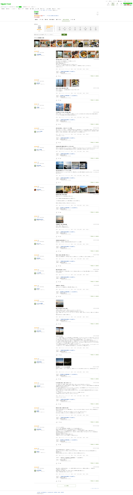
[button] (37, 43)
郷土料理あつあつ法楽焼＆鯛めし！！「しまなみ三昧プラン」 (69, 95)
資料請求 (62, 492)
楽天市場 (125, 1)
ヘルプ (106, 1)
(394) (66, 19)
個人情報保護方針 (44, 492)
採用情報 (55, 492)
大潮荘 (36, 14)
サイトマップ (115, 1)
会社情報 (38, 492)
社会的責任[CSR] (50, 492)
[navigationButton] (97, 43)
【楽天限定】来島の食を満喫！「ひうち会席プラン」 (67, 71)
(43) (51, 19)
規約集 (59, 492)
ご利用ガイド (110, 1)
